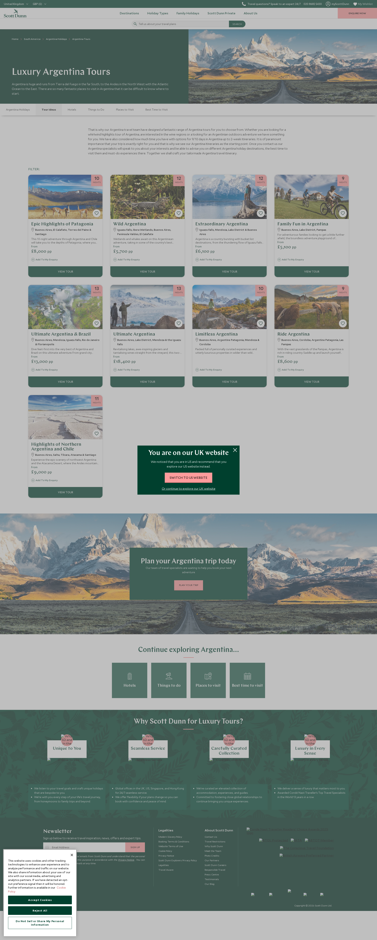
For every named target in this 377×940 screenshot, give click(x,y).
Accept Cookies (40, 900)
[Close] (72, 855)
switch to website (188, 478)
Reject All (40, 910)
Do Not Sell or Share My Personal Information (40, 922)
